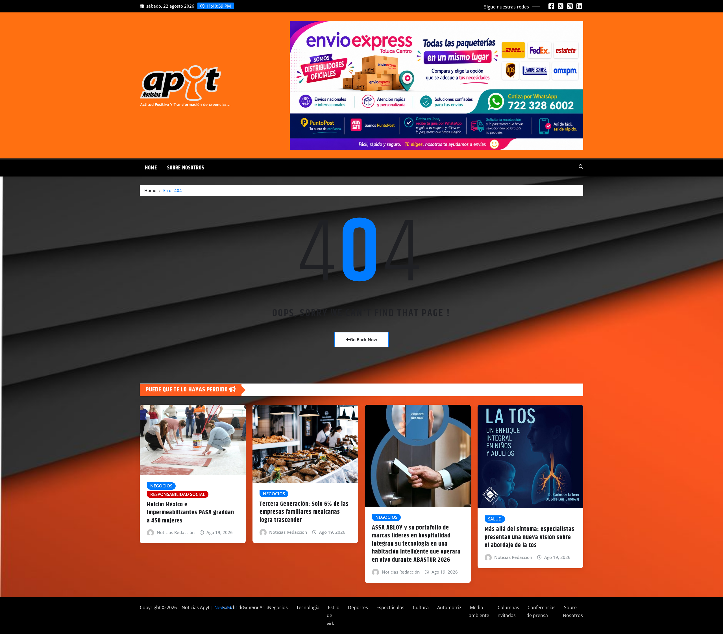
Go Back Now (363, 339)
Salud (227, 607)
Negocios (277, 607)
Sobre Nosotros (185, 168)
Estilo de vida (333, 615)
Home (151, 168)
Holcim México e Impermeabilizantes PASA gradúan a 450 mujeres (190, 513)
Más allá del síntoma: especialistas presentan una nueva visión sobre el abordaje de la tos (529, 537)
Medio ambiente (479, 611)
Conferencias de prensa (541, 611)
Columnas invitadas (507, 611)
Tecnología (307, 607)
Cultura (420, 607)
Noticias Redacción (176, 532)
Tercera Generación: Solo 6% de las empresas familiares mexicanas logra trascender (304, 512)
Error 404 (172, 190)
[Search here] (581, 167)
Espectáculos (389, 607)
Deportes (357, 607)
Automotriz (448, 607)
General (250, 607)
